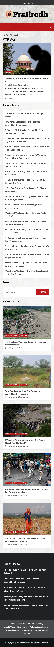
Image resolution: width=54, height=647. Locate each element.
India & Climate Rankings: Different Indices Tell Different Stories (26, 231)
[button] (5, 26)
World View (9, 627)
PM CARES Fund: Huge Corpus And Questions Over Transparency (25, 239)
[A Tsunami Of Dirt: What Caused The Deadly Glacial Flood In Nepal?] (27, 420)
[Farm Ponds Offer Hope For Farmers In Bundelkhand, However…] (27, 371)
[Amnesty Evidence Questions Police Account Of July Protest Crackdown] (27, 469)
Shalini (9, 348)
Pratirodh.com (41, 642)
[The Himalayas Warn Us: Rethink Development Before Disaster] (27, 322)
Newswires (22, 627)
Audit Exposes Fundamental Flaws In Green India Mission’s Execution (27, 148)
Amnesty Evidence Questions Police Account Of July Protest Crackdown (27, 140)
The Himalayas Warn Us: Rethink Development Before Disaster (26, 115)
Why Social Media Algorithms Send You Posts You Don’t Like (25, 214)
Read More (9, 99)
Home (11, 623)
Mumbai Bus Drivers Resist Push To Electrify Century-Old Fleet (25, 181)
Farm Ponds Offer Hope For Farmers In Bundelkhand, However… (22, 123)
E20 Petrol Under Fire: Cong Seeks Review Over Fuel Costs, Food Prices (26, 198)
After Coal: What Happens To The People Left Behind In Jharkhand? (26, 264)
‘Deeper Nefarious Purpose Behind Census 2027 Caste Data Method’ (27, 223)
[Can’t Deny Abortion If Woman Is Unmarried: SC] (27, 59)
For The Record (41, 630)
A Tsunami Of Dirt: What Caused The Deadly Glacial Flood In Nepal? (25, 131)
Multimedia (26, 630)
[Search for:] (20, 292)
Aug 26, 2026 (24, 495)
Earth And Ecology (11, 335)
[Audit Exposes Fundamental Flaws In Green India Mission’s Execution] (27, 519)
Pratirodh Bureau (12, 85)
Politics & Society (20, 483)
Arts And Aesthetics (39, 627)
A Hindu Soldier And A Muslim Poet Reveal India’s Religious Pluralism (27, 256)
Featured (8, 72)
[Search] (49, 26)
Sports (27, 633)
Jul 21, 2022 (24, 85)
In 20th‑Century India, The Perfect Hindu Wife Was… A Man (26, 173)
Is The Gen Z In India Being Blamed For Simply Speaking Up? (25, 189)
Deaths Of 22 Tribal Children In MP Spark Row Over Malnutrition (25, 165)
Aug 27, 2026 (18, 348)
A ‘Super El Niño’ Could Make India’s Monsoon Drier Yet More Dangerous (25, 156)
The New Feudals (11, 630)
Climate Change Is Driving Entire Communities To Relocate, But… (27, 247)
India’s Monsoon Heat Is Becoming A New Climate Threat (23, 206)
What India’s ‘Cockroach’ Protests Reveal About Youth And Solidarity (26, 272)
